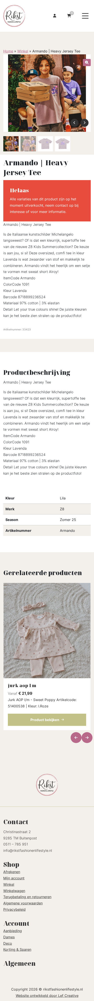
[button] (87, 62)
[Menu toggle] (85, 16)
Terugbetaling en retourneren (27, 897)
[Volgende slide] (87, 737)
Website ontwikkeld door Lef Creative (47, 995)
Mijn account (13, 878)
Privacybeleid (14, 909)
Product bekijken (44, 720)
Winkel (22, 51)
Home (8, 51)
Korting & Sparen (17, 949)
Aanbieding (12, 931)
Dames (9, 937)
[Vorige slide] (76, 737)
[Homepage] (19, 15)
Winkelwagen (14, 891)
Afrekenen (11, 872)
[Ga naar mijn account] (55, 16)
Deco (7, 943)
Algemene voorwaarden (23, 903)
